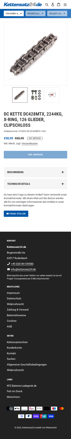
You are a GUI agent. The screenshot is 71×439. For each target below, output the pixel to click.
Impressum (13, 293)
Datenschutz (14, 298)
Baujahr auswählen (58, 13)
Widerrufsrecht (15, 304)
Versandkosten (30, 143)
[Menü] (65, 4)
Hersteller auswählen (15, 13)
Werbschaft (51, 427)
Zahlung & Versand (17, 309)
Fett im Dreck (14, 391)
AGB (9, 326)
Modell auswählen (36, 13)
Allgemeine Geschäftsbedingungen (27, 364)
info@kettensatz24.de (23, 269)
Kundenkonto (14, 347)
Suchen (11, 358)
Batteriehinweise (16, 315)
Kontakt (11, 353)
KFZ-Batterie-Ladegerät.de (22, 385)
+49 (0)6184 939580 (22, 263)
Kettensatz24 (28, 427)
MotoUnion (13, 397)
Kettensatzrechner (17, 342)
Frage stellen (17, 214)
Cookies (12, 320)
